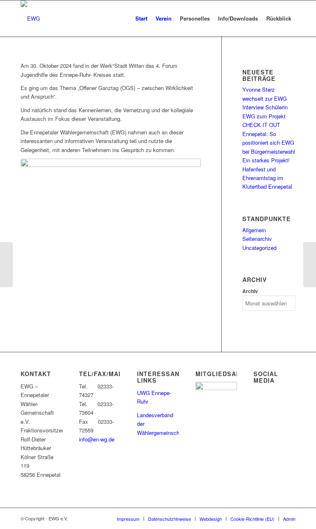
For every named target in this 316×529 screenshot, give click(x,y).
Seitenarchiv (257, 239)
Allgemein (254, 230)
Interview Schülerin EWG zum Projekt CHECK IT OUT (265, 116)
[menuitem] (141, 18)
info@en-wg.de (96, 439)
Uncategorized (259, 248)
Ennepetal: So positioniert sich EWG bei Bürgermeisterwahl (268, 142)
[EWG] (30, 18)
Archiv (250, 291)
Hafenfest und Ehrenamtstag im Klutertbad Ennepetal (267, 178)
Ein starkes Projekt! (266, 160)
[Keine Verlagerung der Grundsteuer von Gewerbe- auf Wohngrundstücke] (6, 264)
